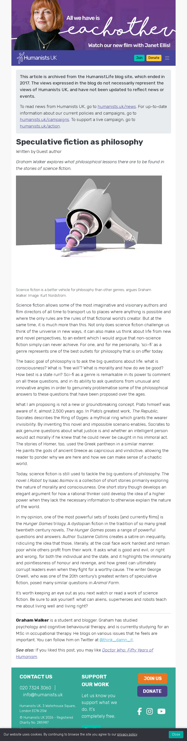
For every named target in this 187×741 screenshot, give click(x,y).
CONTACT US (36, 677)
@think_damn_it (116, 639)
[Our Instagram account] (150, 713)
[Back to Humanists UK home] (37, 57)
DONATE (152, 691)
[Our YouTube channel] (161, 713)
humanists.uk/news (117, 106)
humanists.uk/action (40, 126)
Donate (153, 58)
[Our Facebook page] (139, 713)
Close (176, 734)
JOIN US (153, 678)
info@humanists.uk (43, 694)
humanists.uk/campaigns (44, 119)
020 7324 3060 (35, 688)
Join (139, 58)
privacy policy (127, 734)
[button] (165, 57)
